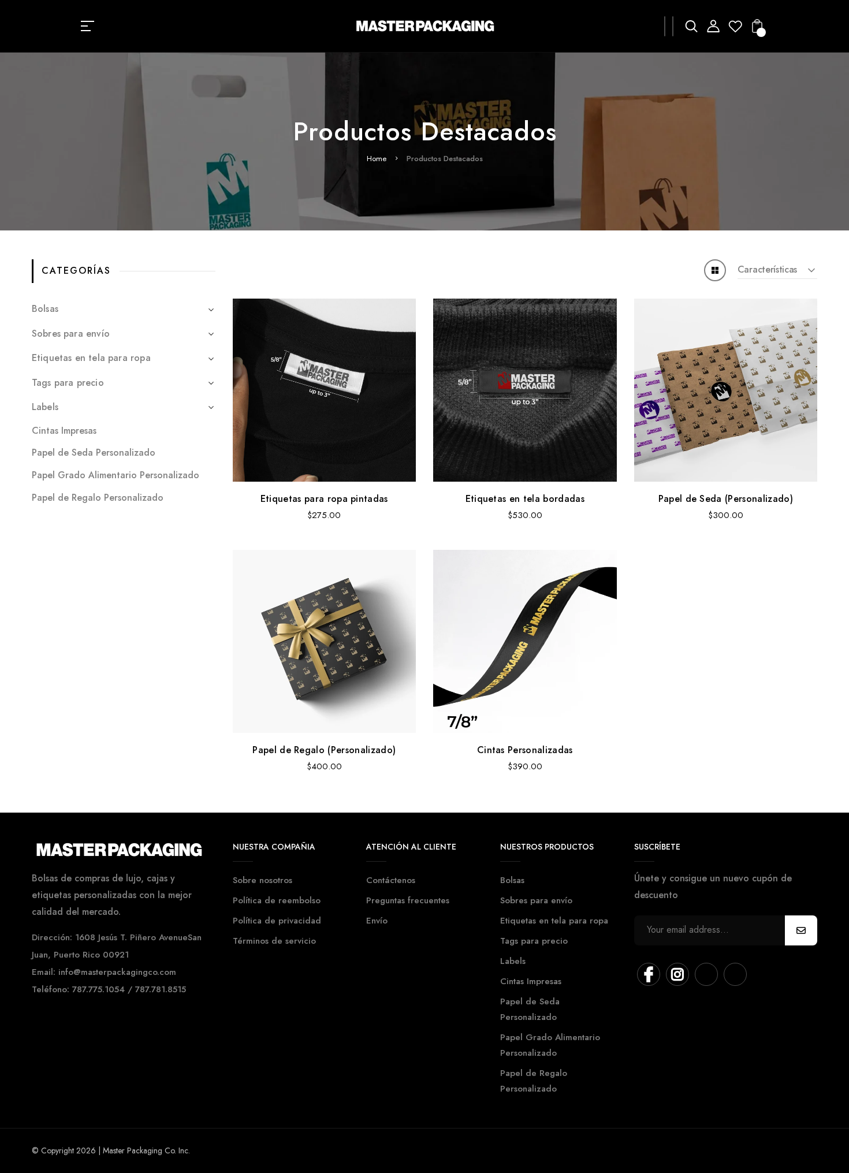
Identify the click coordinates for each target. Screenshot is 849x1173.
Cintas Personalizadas (525, 750)
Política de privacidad (277, 920)
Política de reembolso (277, 900)
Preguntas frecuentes (407, 900)
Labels (45, 407)
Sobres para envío (71, 333)
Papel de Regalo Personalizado (97, 497)
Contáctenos (390, 880)
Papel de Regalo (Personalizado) (324, 750)
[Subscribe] (801, 930)
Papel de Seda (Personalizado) (725, 498)
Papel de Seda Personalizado (93, 452)
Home (376, 158)
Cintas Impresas (64, 430)
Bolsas (45, 308)
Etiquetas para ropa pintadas (324, 498)
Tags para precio (68, 382)
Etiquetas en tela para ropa (91, 357)
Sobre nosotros (262, 880)
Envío (377, 920)
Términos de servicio (274, 940)
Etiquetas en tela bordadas (525, 498)
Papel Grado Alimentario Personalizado (115, 475)
